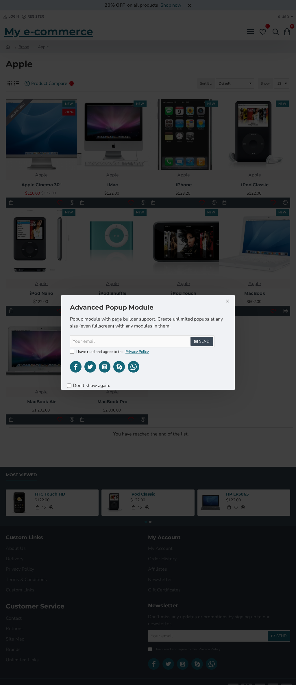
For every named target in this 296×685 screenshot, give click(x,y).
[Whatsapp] (133, 367)
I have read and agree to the (112, 351)
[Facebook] (76, 367)
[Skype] (119, 367)
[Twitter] (90, 367)
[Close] (227, 301)
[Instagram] (104, 367)
